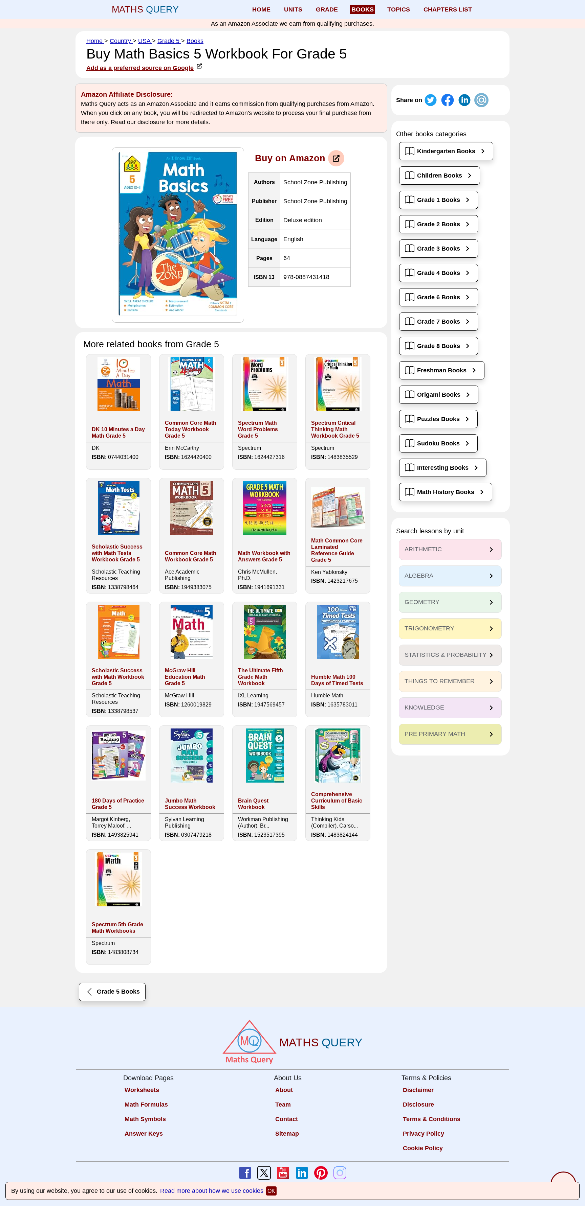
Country (121, 41)
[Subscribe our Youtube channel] (283, 1173)
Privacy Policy (423, 1133)
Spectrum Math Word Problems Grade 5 (258, 429)
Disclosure (418, 1104)
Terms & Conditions (431, 1119)
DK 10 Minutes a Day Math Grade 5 (118, 432)
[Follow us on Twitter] (264, 1173)
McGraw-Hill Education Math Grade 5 (185, 677)
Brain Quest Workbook (253, 804)
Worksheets (142, 1090)
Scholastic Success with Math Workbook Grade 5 (118, 677)
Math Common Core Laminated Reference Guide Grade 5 (337, 550)
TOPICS (398, 9)
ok (271, 1191)
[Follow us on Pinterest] (321, 1173)
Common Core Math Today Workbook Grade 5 (190, 429)
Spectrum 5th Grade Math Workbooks (117, 928)
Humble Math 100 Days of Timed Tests (337, 680)
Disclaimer (418, 1090)
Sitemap (287, 1133)
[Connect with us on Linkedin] (302, 1173)
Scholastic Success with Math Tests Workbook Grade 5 (117, 553)
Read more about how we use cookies (211, 1190)
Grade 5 (169, 41)
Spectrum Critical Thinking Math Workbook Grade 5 (335, 429)
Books (195, 41)
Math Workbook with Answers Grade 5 (264, 556)
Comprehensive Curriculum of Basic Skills (336, 800)
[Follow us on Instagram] (340, 1173)
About (284, 1090)
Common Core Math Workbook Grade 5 (190, 556)
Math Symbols (145, 1119)
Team (283, 1104)
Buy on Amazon (290, 158)
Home (95, 41)
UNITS (293, 9)
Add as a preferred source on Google (140, 68)
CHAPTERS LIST (448, 9)
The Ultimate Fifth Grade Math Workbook (260, 677)
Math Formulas (146, 1104)
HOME (261, 9)
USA (145, 41)
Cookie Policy (423, 1148)
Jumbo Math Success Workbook (190, 804)
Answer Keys (144, 1133)
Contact (286, 1119)
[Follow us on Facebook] (245, 1173)
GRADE (327, 9)
